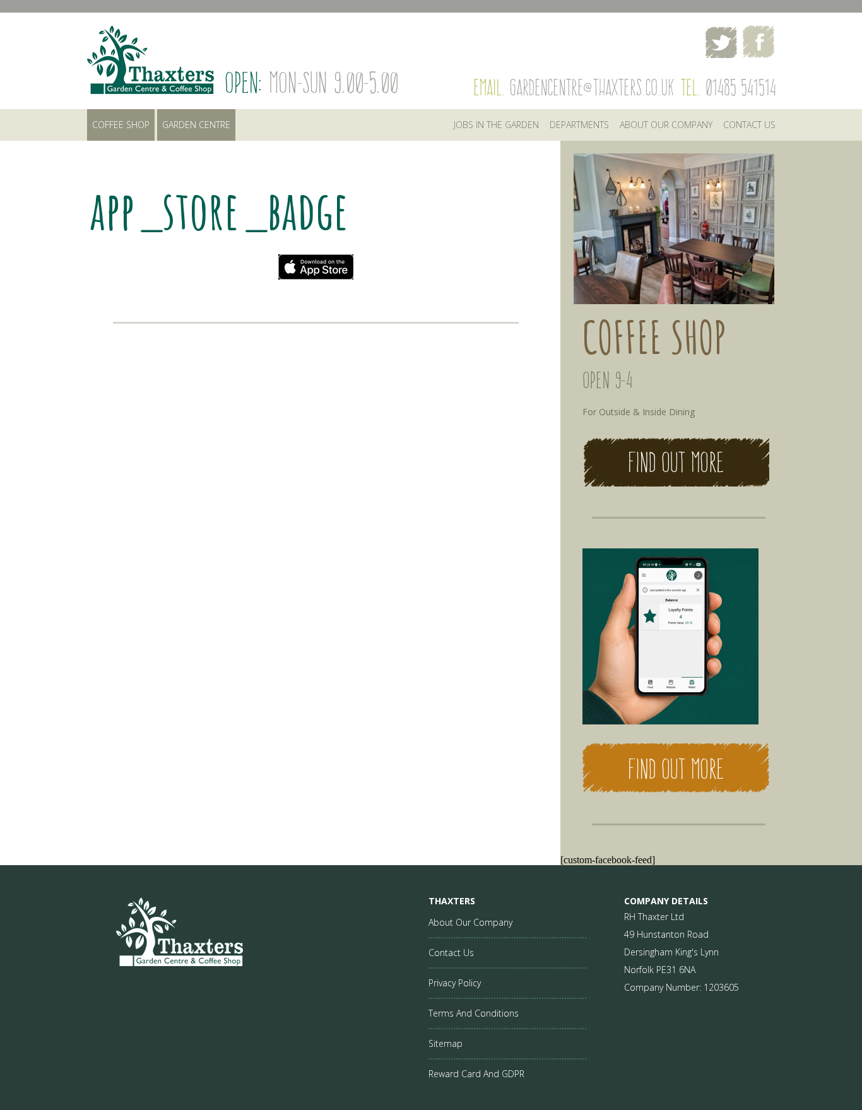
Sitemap (445, 1043)
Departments (579, 125)
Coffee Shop (121, 125)
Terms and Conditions (473, 1013)
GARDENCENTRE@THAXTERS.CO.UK (591, 87)
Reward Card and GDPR (476, 1074)
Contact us (749, 125)
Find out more (676, 462)
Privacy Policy (454, 983)
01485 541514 (740, 87)
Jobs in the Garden (496, 125)
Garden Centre (196, 125)
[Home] (165, 962)
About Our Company (666, 125)
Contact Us (451, 953)
